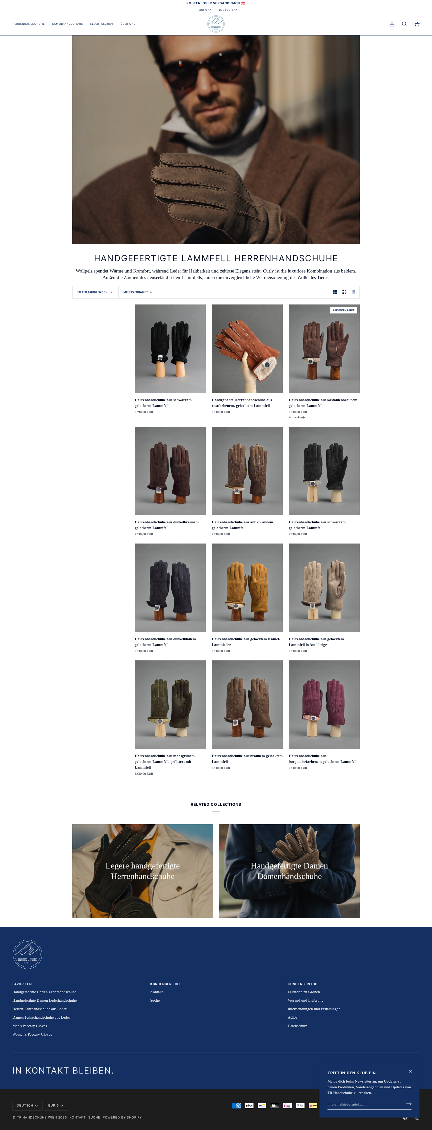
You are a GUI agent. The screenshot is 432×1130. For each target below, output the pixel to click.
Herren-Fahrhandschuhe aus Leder (39, 1009)
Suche (155, 1000)
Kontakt (156, 992)
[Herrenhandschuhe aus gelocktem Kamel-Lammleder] (247, 588)
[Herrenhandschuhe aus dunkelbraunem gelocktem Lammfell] (170, 471)
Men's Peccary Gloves (29, 1026)
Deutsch (226, 9)
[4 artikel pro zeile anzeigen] (354, 292)
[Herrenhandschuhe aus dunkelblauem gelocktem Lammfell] (170, 588)
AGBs (292, 1017)
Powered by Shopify (122, 1117)
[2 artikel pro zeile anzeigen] (334, 292)
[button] (30, 24)
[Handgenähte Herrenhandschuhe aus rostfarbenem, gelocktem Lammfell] (247, 348)
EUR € (202, 9)
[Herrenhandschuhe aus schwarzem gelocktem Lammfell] (170, 348)
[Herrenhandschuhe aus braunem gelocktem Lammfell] (247, 704)
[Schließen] (413, 1071)
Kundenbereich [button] (165, 984)
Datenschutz (297, 1026)
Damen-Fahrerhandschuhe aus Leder (41, 1017)
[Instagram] (417, 1117)
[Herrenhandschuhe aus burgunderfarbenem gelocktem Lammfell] (324, 704)
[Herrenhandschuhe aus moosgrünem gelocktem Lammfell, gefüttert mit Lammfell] (170, 704)
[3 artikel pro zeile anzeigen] (343, 292)
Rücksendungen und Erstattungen (314, 1009)
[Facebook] (405, 1117)
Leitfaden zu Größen (304, 992)
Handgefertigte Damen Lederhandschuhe (44, 1000)
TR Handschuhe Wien (37, 1117)
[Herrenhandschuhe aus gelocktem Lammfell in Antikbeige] (324, 588)
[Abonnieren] (407, 1104)
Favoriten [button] (22, 984)
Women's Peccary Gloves (32, 1034)
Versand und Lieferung (306, 1000)
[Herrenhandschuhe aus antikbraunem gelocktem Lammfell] (247, 471)
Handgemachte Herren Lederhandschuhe (44, 992)
